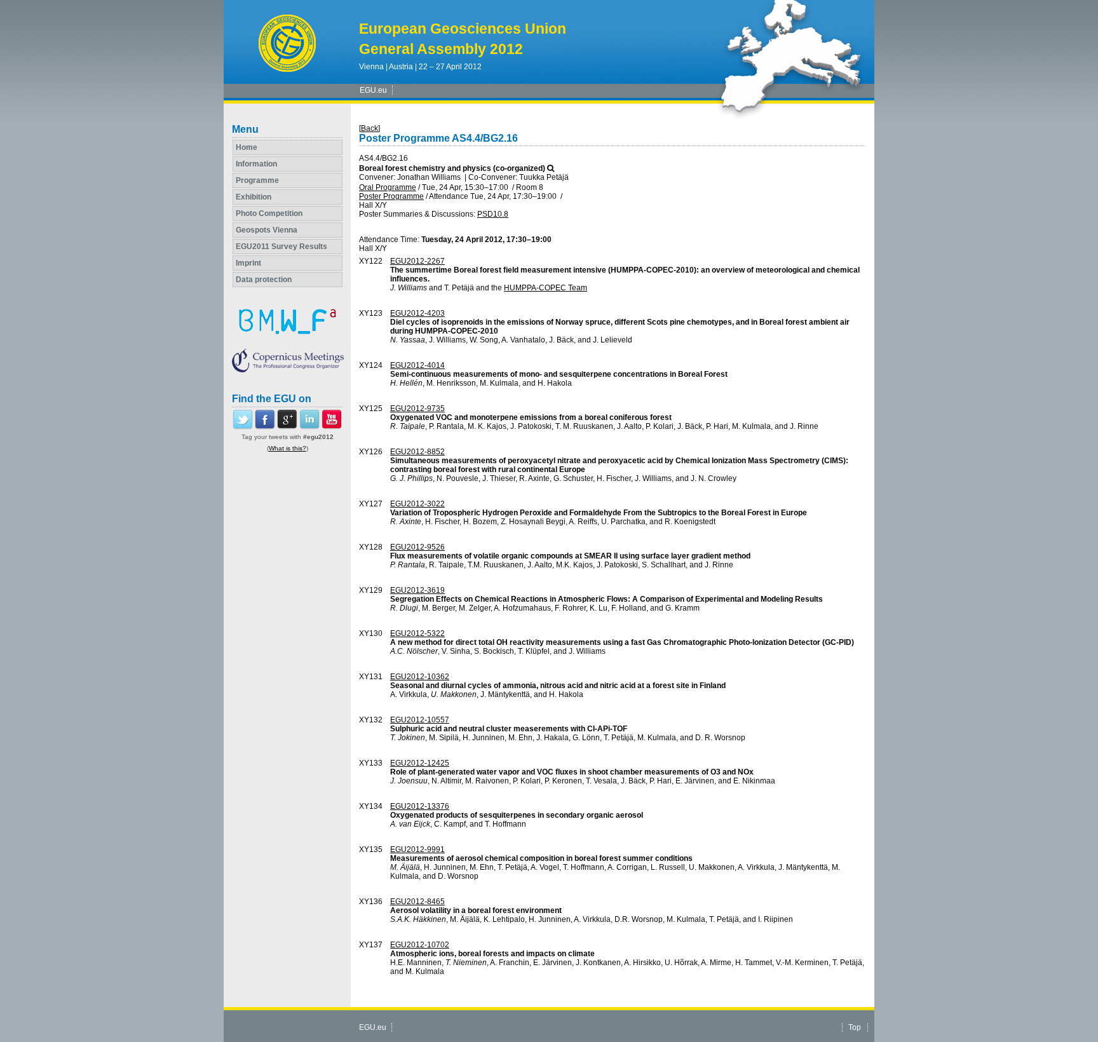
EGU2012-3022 (417, 503)
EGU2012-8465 (417, 901)
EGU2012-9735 (417, 408)
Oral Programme (387, 187)
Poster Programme (391, 196)
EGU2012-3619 (417, 590)
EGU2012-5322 (417, 633)
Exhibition (253, 197)
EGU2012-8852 (417, 451)
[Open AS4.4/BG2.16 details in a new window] (550, 168)
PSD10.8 (492, 214)
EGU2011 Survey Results (281, 246)
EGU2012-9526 (417, 547)
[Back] (369, 128)
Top (854, 1027)
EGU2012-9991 (417, 849)
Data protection (264, 279)
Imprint (248, 263)
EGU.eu (373, 90)
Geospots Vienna (266, 230)
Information (256, 163)
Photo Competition (269, 213)
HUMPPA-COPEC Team (545, 287)
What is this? (287, 448)
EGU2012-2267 (417, 261)
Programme (257, 180)
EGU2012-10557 (419, 719)
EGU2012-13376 (419, 806)
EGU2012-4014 (417, 365)
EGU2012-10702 (419, 944)
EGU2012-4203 (417, 313)
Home (246, 147)
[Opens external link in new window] (243, 427)
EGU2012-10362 (419, 676)
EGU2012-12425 (419, 763)
